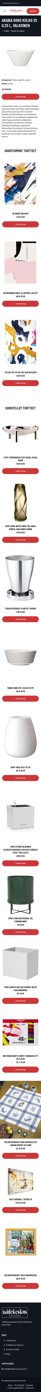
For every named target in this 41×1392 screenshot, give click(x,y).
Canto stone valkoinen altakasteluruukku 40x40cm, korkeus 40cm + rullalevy (20, 849)
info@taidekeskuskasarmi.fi (11, 3)
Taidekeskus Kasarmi (14, 1345)
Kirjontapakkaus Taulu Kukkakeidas (20, 1275)
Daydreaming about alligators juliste (20, 293)
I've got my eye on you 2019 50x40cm (21, 372)
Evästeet (29, 1385)
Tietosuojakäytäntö (15, 1388)
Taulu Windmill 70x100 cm (20, 1199)
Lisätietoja (20, 97)
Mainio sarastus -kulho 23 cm (20, 688)
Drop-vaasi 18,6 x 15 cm (20, 767)
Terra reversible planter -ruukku (20, 608)
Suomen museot (12, 1349)
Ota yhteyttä (19, 1385)
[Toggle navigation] (5, 11)
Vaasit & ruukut (18, 31)
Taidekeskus (11, 1340)
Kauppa (33, 11)
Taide (6, 31)
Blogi (8, 1354)
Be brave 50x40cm (20, 213)
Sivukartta (29, 1388)
